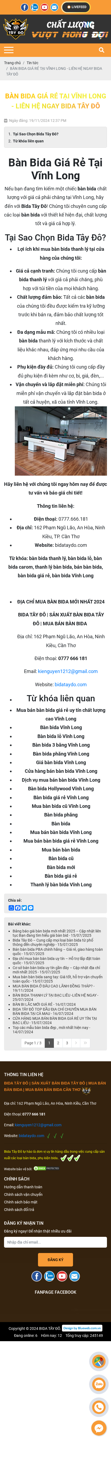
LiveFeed (79, 7)
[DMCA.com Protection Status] (46, 1168)
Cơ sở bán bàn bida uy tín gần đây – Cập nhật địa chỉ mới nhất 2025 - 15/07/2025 (56, 970)
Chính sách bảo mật (20, 1202)
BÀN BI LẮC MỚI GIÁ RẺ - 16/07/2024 (44, 1004)
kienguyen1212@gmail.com (68, 671)
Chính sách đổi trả (19, 1209)
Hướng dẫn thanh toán (23, 1187)
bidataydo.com (71, 684)
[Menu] (8, 50)
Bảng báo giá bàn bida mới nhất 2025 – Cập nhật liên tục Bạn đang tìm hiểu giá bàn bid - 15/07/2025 (57, 933)
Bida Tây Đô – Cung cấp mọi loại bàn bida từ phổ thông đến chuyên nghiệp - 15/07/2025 (53, 942)
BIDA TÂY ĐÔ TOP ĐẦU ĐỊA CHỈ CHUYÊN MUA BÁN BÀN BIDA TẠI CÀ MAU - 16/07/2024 (54, 1011)
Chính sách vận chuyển (23, 1194)
